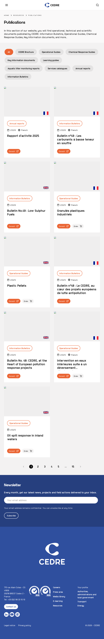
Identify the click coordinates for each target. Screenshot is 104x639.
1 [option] (31, 466)
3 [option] (45, 466)
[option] (23, 466)
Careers (56, 587)
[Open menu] (6, 5)
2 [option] (38, 466)
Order (76, 226)
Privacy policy (24, 625)
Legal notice (9, 625)
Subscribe (11, 515)
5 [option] (58, 466)
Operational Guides (51, 52)
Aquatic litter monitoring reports (24, 68)
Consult (12, 151)
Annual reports (82, 68)
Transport (81, 601)
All (9, 52)
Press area (58, 592)
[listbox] (52, 466)
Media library (59, 596)
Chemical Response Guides (82, 52)
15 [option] (73, 466)
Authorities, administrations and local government (86, 594)
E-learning (58, 601)
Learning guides (51, 60)
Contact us (11, 606)
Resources (18, 15)
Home (6, 15)
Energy (80, 605)
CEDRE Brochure (26, 52)
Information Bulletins (18, 76)
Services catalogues (57, 68)
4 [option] (51, 466)
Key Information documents (21, 60)
